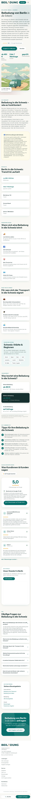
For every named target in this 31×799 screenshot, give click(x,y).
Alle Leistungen (5, 760)
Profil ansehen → (9, 578)
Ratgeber (3, 770)
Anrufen (22, 48)
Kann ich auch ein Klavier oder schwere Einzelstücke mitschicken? (15, 672)
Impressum (3, 783)
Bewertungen (7, 704)
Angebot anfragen (5, 764)
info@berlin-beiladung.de (11, 753)
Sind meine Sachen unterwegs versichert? (15, 665)
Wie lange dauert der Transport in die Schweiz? (15, 647)
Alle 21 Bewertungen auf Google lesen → (15, 503)
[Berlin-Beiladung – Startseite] (9, 2)
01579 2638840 (7, 751)
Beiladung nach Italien (9, 693)
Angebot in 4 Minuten (9, 48)
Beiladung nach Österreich (10, 691)
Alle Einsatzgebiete (8, 698)
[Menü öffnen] (28, 2)
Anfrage (23, 2)
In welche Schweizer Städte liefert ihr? (15, 660)
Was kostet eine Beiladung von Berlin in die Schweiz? (15, 639)
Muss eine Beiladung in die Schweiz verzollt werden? (15, 623)
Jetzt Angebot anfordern (15, 730)
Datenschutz (4, 785)
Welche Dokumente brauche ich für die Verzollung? (15, 654)
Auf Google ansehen (6, 777)
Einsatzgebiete (5, 762)
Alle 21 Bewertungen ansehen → (9, 559)
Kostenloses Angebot (9, 706)
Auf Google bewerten (9, 473)
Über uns (3, 772)
